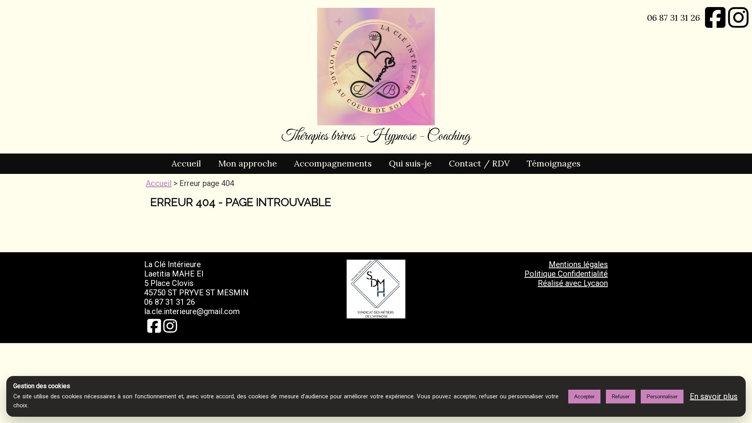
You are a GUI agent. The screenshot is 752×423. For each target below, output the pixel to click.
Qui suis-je (410, 163)
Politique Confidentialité (566, 273)
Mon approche (247, 163)
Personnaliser (662, 397)
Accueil (186, 163)
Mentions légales (578, 264)
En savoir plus (714, 396)
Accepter (584, 397)
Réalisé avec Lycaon (573, 283)
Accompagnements (333, 163)
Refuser (620, 397)
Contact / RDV (479, 163)
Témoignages (553, 163)
